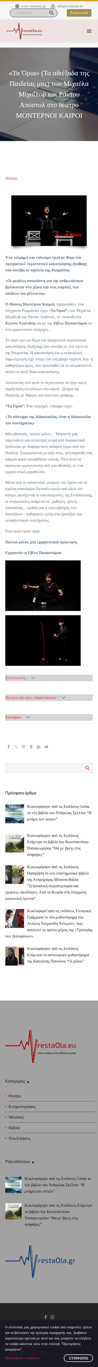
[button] (51, 13)
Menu (89, 31)
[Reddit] (46, 747)
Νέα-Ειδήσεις (20, 1138)
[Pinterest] (24, 747)
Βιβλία (14, 1128)
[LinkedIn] (39, 747)
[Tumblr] (31, 747)
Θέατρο (11, 178)
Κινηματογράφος (22, 1106)
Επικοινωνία (79, 13)
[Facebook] (9, 747)
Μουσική (16, 1117)
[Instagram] (52, 1317)
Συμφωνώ (78, 1358)
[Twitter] (16, 747)
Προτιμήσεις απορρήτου (22, 1358)
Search (87, 768)
